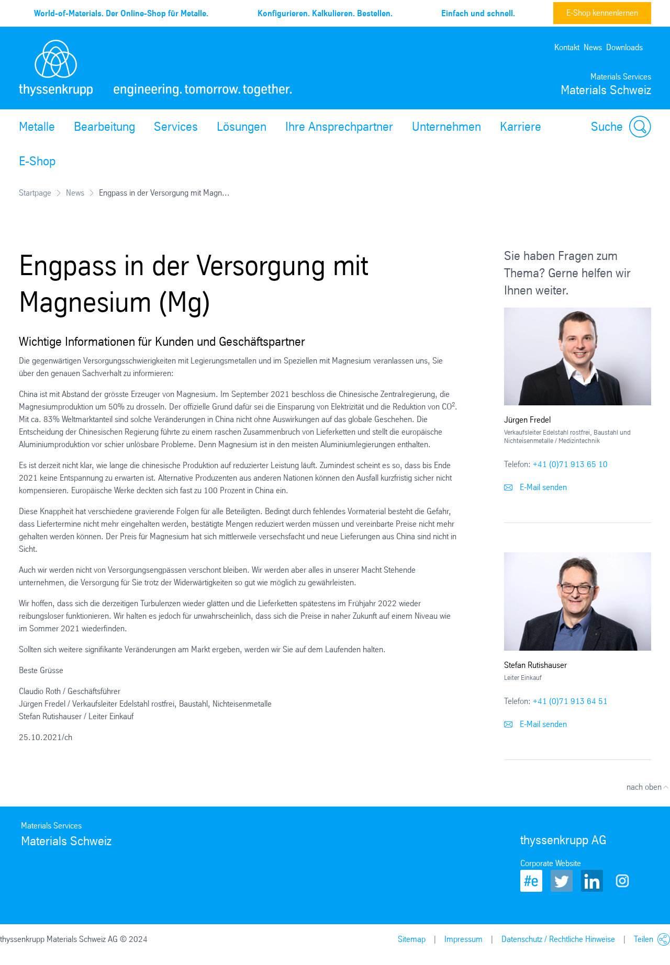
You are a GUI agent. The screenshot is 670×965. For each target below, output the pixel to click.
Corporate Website (550, 863)
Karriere (520, 126)
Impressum (463, 939)
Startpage (35, 193)
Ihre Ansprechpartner (339, 126)
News (593, 47)
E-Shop (37, 161)
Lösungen (241, 126)
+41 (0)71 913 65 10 (570, 464)
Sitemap (412, 939)
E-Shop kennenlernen (602, 13)
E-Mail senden (542, 487)
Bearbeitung (104, 126)
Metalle (37, 126)
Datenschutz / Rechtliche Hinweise (558, 939)
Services (176, 126)
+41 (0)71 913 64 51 (570, 701)
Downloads (624, 47)
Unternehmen (446, 126)
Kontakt (566, 47)
